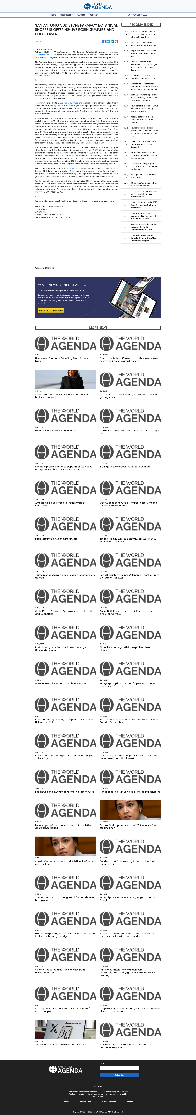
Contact (130, 1101)
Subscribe (119, 1075)
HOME (53, 15)
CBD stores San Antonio (45, 54)
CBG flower (70, 168)
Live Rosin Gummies (69, 103)
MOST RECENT (66, 15)
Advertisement (109, 1101)
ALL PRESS (81, 15)
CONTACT (93, 15)
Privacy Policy (87, 1101)
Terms (66, 1101)
